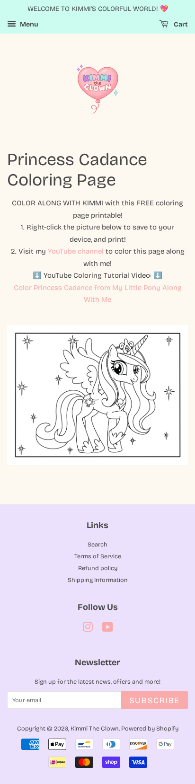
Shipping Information (98, 579)
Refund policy (97, 568)
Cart (180, 24)
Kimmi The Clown (95, 728)
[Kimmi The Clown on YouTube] (107, 629)
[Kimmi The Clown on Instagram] (87, 629)
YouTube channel (76, 251)
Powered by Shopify (149, 728)
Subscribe (154, 700)
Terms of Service (97, 556)
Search (97, 544)
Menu (28, 24)
